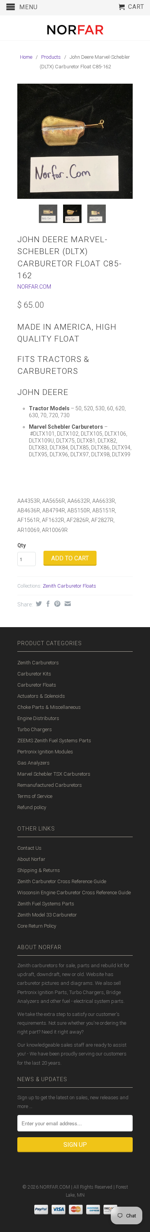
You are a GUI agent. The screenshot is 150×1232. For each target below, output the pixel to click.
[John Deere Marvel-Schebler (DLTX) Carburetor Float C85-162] (75, 141)
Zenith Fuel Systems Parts (45, 904)
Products (51, 57)
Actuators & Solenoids (41, 696)
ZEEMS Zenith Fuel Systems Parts (54, 740)
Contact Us (29, 848)
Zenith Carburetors (38, 663)
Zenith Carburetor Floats (69, 586)
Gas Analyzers (33, 763)
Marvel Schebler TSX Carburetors (53, 774)
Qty (21, 545)
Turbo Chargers (34, 729)
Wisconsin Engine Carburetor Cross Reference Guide (74, 892)
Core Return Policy (36, 926)
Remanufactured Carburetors (49, 785)
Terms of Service (34, 796)
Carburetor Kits (34, 674)
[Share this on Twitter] (38, 604)
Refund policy (31, 807)
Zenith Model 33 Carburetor (47, 915)
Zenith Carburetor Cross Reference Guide (61, 881)
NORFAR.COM (34, 287)
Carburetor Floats (36, 685)
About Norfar (31, 859)
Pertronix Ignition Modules (45, 752)
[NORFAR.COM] (75, 28)
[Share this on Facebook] (47, 604)
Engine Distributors (38, 718)
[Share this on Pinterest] (56, 604)
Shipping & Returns (38, 870)
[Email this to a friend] (67, 604)
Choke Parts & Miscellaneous (49, 707)
